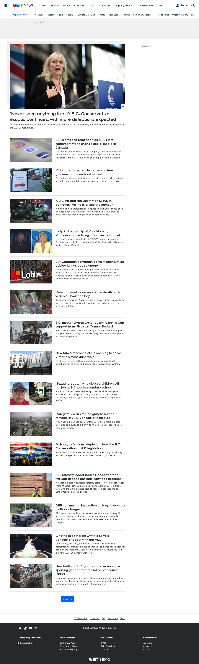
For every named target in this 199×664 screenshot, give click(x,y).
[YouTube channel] (30, 628)
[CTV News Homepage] (23, 5)
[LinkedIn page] (36, 628)
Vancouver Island (54, 15)
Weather (39, 15)
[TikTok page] (25, 628)
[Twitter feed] (20, 628)
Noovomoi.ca (148, 646)
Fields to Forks (162, 15)
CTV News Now (145, 5)
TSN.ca (104, 649)
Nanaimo (70, 15)
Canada (54, 5)
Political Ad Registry (68, 649)
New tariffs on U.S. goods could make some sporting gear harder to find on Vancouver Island (88, 570)
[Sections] (6, 5)
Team (122, 618)
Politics (126, 15)
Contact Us (95, 618)
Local (42, 5)
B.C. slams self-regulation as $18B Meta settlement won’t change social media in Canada (86, 143)
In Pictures (80, 5)
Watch (66, 5)
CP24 (103, 643)
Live (160, 5)
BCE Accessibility (25, 643)
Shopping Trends (123, 5)
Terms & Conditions (68, 646)
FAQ (103, 618)
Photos (102, 15)
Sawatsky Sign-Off (86, 15)
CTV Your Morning (100, 5)
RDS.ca (146, 649)
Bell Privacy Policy (68, 643)
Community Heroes (142, 15)
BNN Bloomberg (108, 646)
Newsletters (112, 618)
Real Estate (114, 15)
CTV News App (80, 618)
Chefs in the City (180, 15)
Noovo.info (147, 643)
